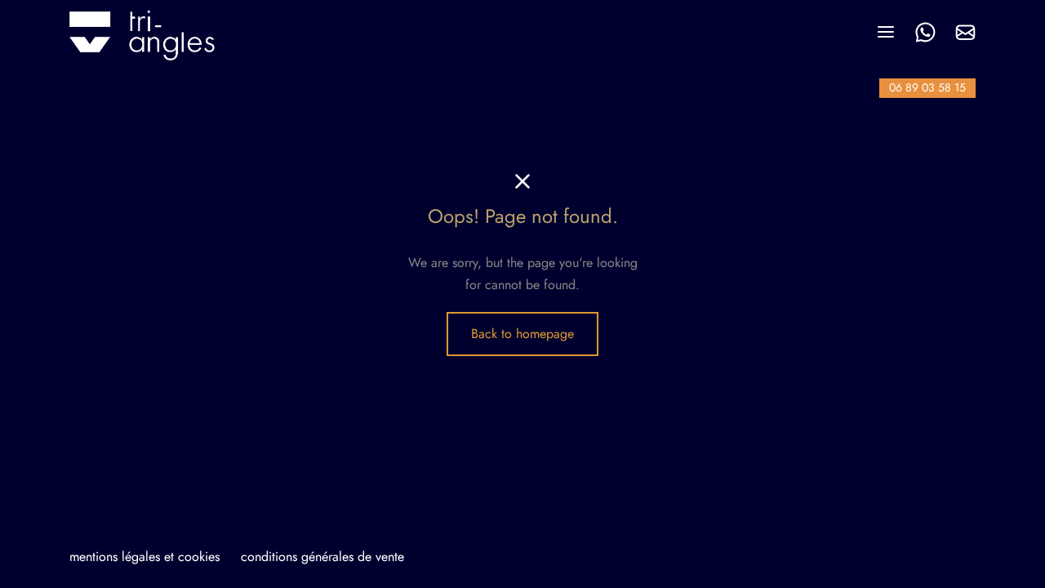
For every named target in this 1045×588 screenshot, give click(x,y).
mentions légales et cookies (144, 556)
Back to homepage (522, 333)
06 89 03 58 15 (927, 87)
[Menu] (886, 32)
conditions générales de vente (322, 556)
